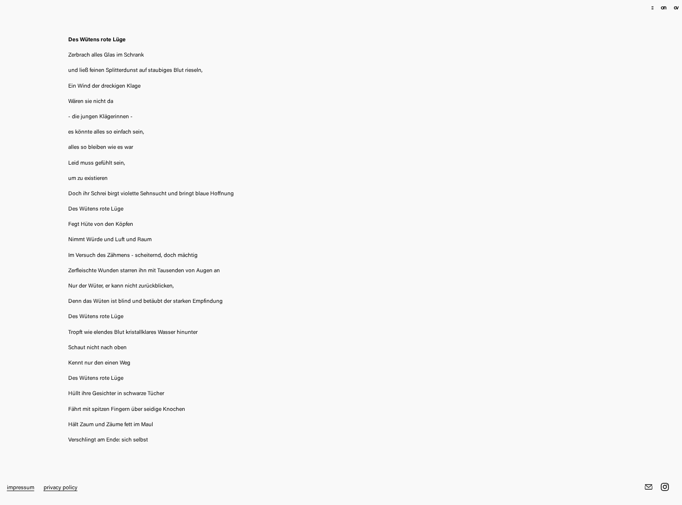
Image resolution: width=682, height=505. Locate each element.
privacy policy (60, 488)
